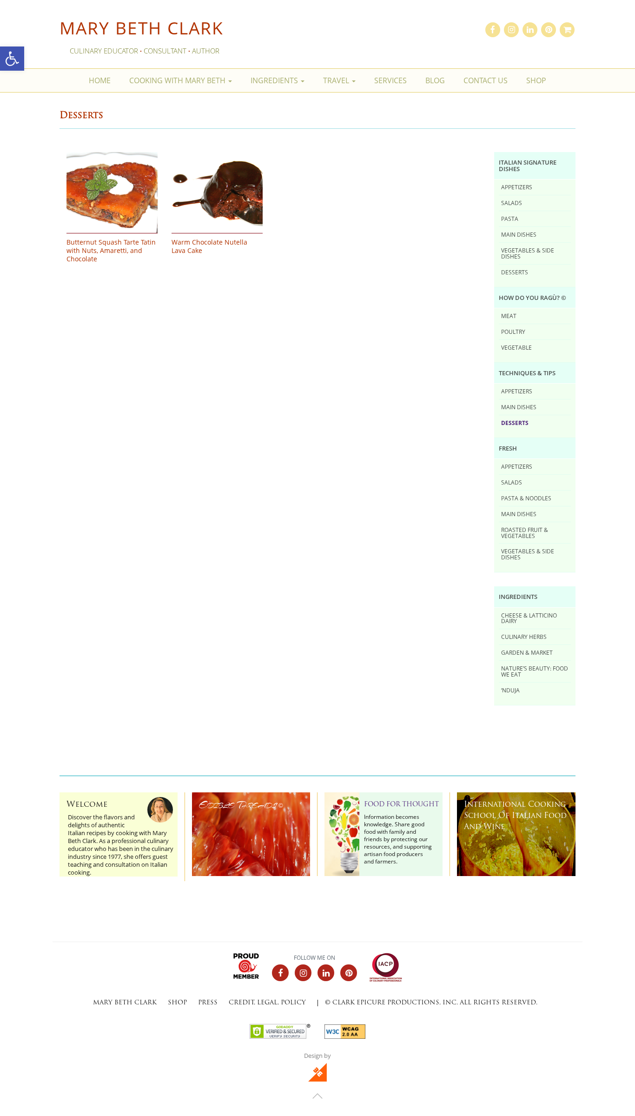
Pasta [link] (509, 218)
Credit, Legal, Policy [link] (267, 1003)
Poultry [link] (513, 331)
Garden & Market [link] (527, 652)
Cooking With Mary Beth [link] (178, 80)
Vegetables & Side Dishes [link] (527, 253)
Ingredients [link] (275, 80)
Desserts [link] (514, 272)
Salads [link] (511, 202)
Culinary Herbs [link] (524, 636)
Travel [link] (337, 80)
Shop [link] (536, 80)
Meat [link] (508, 315)
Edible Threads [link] (241, 804)
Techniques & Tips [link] (527, 373)
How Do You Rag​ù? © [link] (532, 297)
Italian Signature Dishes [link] (527, 165)
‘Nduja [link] (510, 690)
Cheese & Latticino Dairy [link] (529, 618)
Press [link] (208, 1003)
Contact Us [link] (485, 80)
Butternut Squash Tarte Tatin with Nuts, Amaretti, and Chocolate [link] (111, 250)
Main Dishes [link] (518, 234)
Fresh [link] (508, 448)
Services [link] (390, 80)
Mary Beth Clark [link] (142, 28)
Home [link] (100, 80)
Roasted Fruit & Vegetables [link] (524, 532)
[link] (12, 58)
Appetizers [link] (516, 187)
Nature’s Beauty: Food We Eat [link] (534, 671)
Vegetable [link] (516, 347)
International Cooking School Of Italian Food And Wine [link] (515, 816)
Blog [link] (435, 80)
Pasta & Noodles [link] (526, 498)
